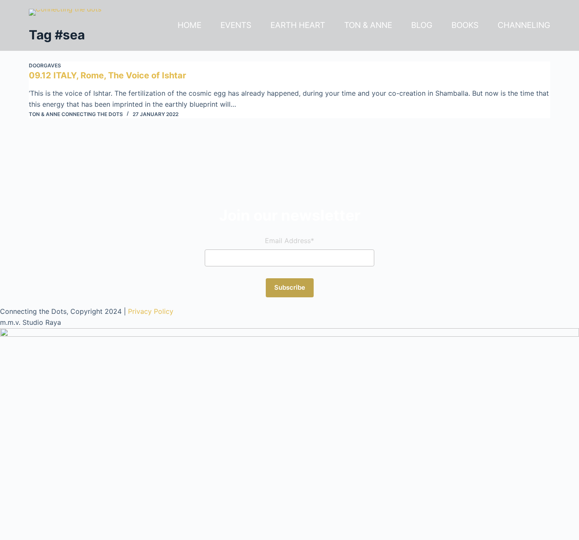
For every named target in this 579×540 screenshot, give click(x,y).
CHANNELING (524, 25)
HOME (189, 25)
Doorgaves (45, 65)
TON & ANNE (368, 25)
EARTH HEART (297, 25)
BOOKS (465, 25)
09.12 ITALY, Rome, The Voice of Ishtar (107, 75)
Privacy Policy (150, 311)
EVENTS (235, 25)
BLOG (421, 25)
